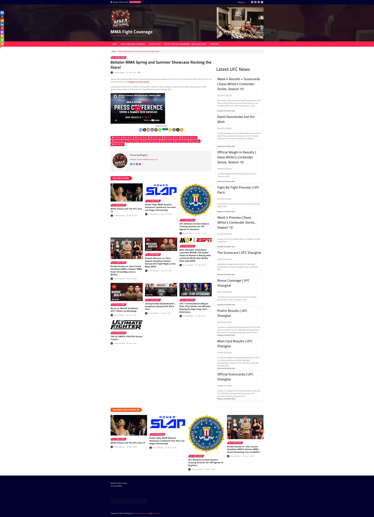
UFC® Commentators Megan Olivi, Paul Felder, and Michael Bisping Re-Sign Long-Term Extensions (195, 307)
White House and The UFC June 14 (126, 210)
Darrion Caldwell (142, 137)
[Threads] (178, 129)
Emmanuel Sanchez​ (189, 137)
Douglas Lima (156, 137)
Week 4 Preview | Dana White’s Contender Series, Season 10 (236, 222)
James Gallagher (134, 141)
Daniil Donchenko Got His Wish (236, 119)
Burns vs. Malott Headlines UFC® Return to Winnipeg (124, 309)
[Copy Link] (170, 129)
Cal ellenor (128, 137)
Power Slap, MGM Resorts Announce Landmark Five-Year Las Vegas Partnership (160, 207)
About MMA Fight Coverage (133, 44)
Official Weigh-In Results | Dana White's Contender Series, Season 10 (236, 157)
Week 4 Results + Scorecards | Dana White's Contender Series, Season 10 (238, 84)
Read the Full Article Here (226, 111)
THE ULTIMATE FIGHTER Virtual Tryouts (126, 337)
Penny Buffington (119, 72)
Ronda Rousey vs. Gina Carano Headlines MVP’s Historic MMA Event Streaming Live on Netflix (126, 270)
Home (114, 44)
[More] (181, 129)
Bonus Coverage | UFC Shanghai (233, 282)
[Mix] (2, 36)
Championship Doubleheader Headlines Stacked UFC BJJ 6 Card (159, 306)
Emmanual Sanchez (172, 137)
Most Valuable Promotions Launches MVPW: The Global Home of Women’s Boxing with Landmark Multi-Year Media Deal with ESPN (195, 255)
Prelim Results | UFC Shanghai (232, 313)
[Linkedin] (152, 129)
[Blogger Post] (174, 129)
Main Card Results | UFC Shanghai (235, 343)
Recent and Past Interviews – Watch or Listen (185, 44)
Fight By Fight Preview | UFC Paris (238, 189)
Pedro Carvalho (182, 141)
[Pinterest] (156, 129)
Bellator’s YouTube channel (139, 82)
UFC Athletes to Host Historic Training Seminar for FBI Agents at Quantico (194, 226)
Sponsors (214, 44)
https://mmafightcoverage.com (147, 159)
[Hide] (1, 47)
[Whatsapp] (159, 129)
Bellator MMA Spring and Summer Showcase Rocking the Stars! (138, 51)
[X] (144, 129)
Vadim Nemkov (118, 144)
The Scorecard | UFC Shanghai (239, 252)
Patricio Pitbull (167, 141)
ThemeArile (156, 513)
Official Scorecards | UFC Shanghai (235, 376)
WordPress (136, 513)
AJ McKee (117, 137)
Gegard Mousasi (119, 141)
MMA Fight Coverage (132, 31)
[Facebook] (140, 129)
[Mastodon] (2, 32)
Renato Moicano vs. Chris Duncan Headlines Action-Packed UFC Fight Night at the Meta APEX (160, 262)
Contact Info (155, 44)
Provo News (145, 513)
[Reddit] (148, 129)
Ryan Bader (195, 141)
